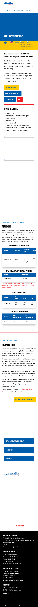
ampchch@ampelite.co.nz (15, 580)
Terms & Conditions (25, 605)
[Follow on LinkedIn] (11, 596)
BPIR (6, 508)
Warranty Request (10, 512)
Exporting (7, 510)
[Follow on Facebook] (4, 596)
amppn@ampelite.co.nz (14, 563)
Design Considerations (11, 496)
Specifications (9, 494)
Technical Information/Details (13, 491)
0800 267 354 (16, 588)
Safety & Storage (9, 505)
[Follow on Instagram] (8, 596)
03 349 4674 (11, 575)
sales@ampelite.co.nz (14, 590)
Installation (7, 499)
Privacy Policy (16, 605)
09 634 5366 (11, 542)
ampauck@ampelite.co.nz (15, 547)
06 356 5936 (11, 559)
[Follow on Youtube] (15, 596)
